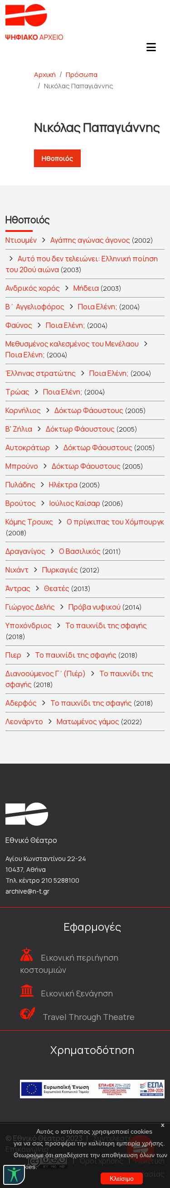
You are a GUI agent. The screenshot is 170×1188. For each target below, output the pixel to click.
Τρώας (17, 392)
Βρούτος (20, 503)
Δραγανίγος (25, 551)
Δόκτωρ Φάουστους (88, 410)
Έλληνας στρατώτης (40, 373)
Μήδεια (86, 288)
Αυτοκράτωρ (27, 447)
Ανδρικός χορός (32, 288)
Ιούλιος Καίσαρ (74, 503)
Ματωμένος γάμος (88, 721)
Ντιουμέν (21, 240)
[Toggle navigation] (151, 50)
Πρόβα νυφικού (94, 607)
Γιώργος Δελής (30, 607)
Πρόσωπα (81, 74)
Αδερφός (21, 703)
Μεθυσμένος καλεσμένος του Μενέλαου (72, 344)
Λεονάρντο (24, 721)
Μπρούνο (21, 466)
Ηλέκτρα (63, 485)
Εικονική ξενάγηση (77, 993)
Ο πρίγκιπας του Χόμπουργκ (115, 522)
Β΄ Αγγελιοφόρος (34, 307)
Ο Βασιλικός (80, 551)
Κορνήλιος (23, 410)
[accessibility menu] (14, 1175)
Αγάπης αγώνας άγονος (90, 240)
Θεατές (56, 588)
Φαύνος (18, 325)
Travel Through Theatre (89, 1016)
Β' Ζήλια (18, 429)
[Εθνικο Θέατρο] (26, 813)
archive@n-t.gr (27, 891)
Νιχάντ (17, 570)
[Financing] (92, 1076)
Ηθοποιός (57, 158)
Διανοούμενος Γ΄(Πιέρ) (45, 673)
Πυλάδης (20, 485)
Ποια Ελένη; (97, 307)
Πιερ (13, 655)
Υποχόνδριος (28, 625)
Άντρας (17, 588)
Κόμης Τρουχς (29, 522)
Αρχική (45, 74)
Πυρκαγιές (60, 570)
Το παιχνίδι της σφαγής (106, 625)
